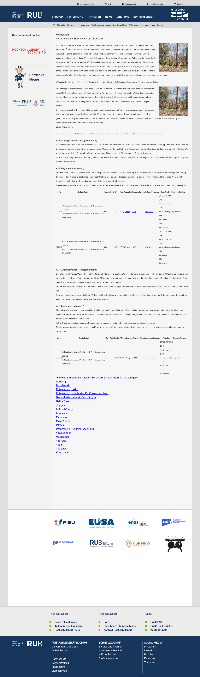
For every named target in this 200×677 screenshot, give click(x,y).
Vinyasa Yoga (63, 432)
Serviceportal (130, 4)
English (180, 4)
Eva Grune (149, 212)
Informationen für (86, 4)
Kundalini (61, 413)
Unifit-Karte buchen (162, 625)
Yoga (59, 444)
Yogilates (61, 448)
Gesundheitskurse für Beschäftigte (76, 397)
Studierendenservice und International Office (109, 25)
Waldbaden (62, 436)
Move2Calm (63, 421)
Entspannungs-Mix (67, 389)
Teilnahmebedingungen (68, 625)
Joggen (60, 405)
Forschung (75, 16)
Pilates (60, 425)
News (108, 16)
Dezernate (85, 25)
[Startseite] (27, 14)
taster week (85, 134)
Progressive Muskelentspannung (75, 428)
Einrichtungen (143, 16)
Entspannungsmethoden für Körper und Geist (82, 393)
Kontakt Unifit (159, 629)
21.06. (135, 358)
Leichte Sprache (156, 4)
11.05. (134, 212)
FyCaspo (126, 212)
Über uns (123, 16)
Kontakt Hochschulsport (118, 629)
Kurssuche (62, 452)
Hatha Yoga (62, 401)
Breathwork (63, 385)
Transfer (94, 16)
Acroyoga (61, 381)
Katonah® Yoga (64, 409)
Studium (57, 16)
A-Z (109, 4)
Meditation (62, 417)
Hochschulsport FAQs (67, 629)
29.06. (134, 247)
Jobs (107, 622)
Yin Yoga (61, 440)
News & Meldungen (66, 622)
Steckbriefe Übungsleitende (120, 625)
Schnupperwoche (84, 82)
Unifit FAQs (157, 622)
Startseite (61, 25)
